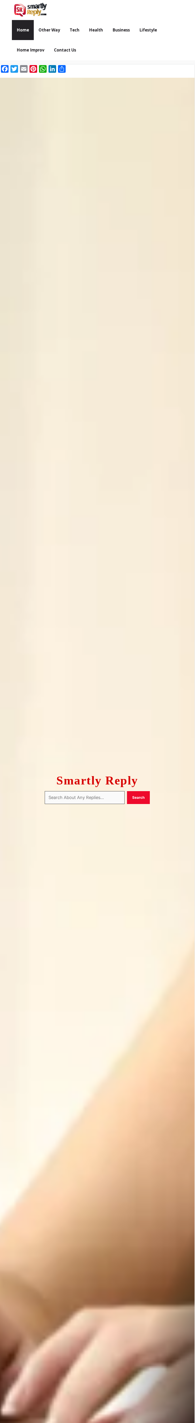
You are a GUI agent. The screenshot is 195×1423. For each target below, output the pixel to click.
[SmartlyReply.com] (30, 10)
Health (96, 30)
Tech (74, 30)
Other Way (49, 30)
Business (121, 30)
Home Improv (30, 50)
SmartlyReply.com (78, 10)
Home (23, 30)
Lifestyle (148, 30)
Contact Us (65, 50)
